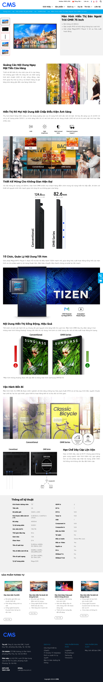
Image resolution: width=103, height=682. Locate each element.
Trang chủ (6, 11)
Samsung (68, 655)
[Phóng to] (14, 51)
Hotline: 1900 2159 (64, 1)
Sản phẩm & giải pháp (24, 11)
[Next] (55, 35)
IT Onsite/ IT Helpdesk (52, 653)
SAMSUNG (42, 11)
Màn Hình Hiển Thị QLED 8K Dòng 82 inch (38, 596)
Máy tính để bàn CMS (93, 650)
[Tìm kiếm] (100, 1)
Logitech (68, 650)
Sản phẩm (59, 7)
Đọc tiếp (7, 619)
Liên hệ (86, 1)
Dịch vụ (70, 7)
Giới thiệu (47, 7)
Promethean (69, 653)
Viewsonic (69, 658)
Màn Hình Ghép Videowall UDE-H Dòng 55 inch (63, 596)
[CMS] (12, 5)
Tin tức (87, 7)
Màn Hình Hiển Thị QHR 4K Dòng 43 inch (89, 596)
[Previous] (15, 35)
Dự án (80, 7)
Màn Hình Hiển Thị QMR (12, 595)
